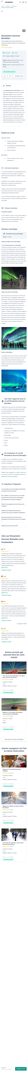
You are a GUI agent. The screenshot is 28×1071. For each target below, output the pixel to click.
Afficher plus (4, 567)
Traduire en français (6, 570)
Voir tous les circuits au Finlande (14, 739)
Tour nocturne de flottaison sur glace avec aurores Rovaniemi (14, 676)
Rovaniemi (7, 53)
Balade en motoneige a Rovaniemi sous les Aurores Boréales (12, 713)
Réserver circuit (21, 1068)
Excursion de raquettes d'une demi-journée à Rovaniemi (13, 843)
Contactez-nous (19, 76)
